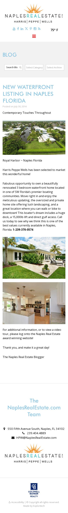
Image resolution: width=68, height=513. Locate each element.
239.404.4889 (36, 433)
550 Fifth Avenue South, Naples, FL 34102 (36, 429)
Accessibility (17, 502)
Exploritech (39, 505)
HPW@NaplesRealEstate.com (36, 438)
